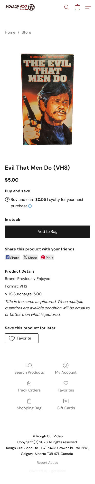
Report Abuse (47, 462)
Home (10, 32)
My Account (65, 372)
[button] (21, 7)
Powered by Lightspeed (47, 471)
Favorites (66, 390)
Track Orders (29, 390)
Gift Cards (66, 408)
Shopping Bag (29, 408)
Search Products (29, 372)
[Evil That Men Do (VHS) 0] (47, 98)
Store (26, 32)
